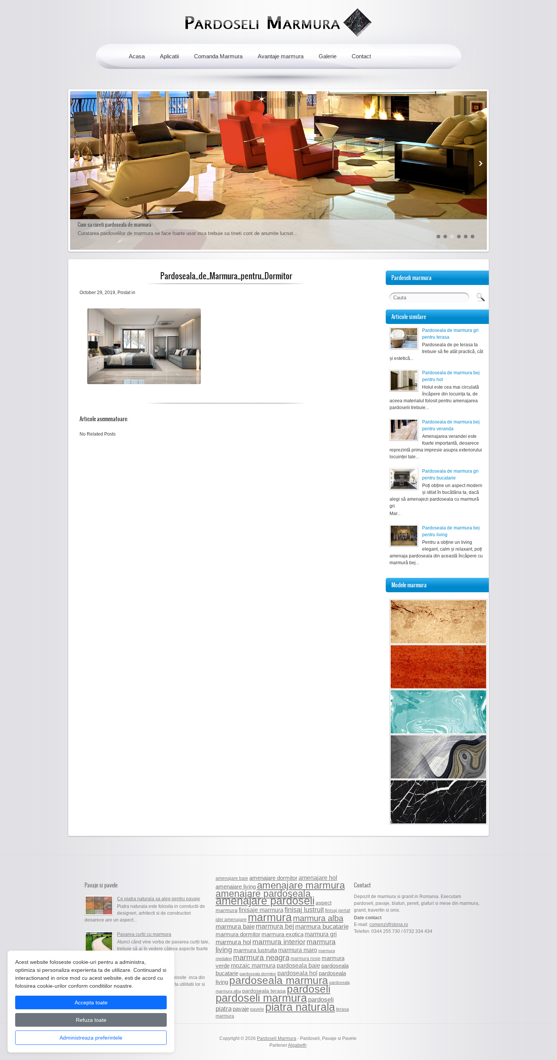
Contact (361, 56)
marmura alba (318, 918)
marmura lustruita (255, 950)
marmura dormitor (238, 934)
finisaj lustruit (304, 910)
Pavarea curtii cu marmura (144, 934)
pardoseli (308, 989)
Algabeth (297, 1045)
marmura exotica (282, 934)
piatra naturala (300, 1007)
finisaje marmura (261, 909)
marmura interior (278, 942)
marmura (270, 917)
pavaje (241, 1009)
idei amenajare (231, 919)
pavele (257, 1009)
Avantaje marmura (281, 56)
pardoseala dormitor (257, 973)
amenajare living (236, 886)
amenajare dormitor (273, 878)
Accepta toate (91, 1002)
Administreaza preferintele (90, 1038)
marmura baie (235, 926)
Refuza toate (91, 1020)
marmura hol (233, 942)
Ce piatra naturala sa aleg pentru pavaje (158, 898)
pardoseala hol (297, 973)
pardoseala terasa (264, 991)
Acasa (137, 56)
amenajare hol (318, 877)
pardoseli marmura (261, 998)
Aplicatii (169, 56)
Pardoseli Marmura (276, 1038)
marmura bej (275, 926)
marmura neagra (261, 957)
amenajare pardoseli (265, 901)
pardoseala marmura (278, 980)
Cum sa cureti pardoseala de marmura (114, 224)
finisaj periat (337, 910)
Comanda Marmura (218, 56)
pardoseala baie (298, 965)
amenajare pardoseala (263, 894)
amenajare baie (232, 878)
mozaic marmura (253, 965)
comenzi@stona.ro (388, 924)
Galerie (327, 56)
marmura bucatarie (322, 926)
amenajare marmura (301, 885)
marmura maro (297, 949)
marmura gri (321, 934)
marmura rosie (306, 958)
